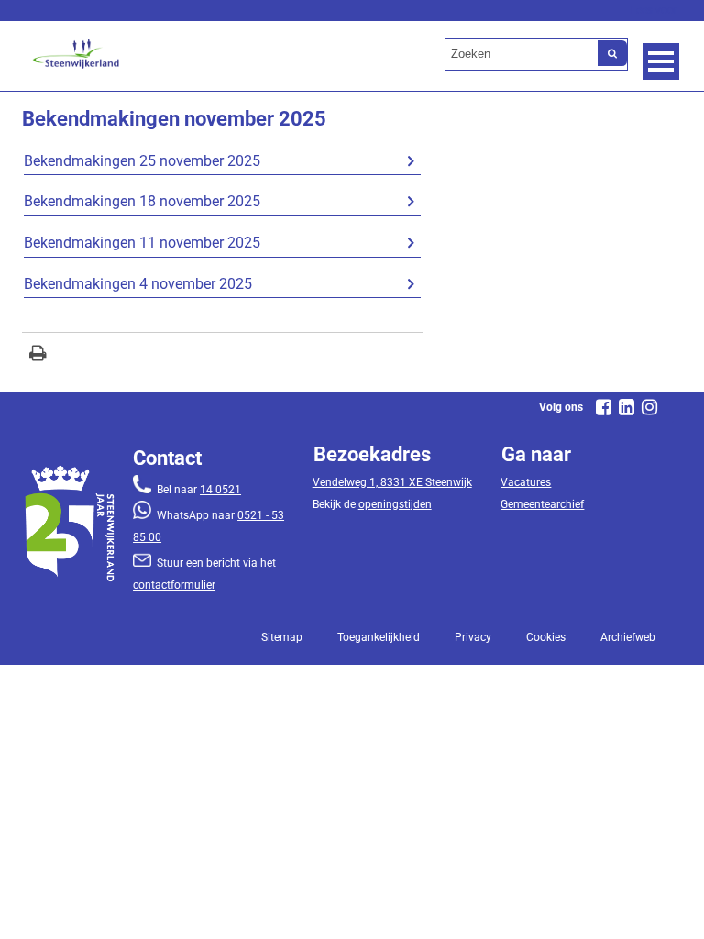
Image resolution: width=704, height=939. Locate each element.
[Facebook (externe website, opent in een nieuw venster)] (604, 407)
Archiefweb (627, 637)
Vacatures (525, 482)
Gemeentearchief (542, 504)
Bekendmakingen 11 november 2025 (142, 242)
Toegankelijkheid (378, 637)
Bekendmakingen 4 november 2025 (138, 284)
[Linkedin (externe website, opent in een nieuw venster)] (627, 407)
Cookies (546, 637)
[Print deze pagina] (38, 355)
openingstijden (395, 504)
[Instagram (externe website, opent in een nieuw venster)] (650, 407)
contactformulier (174, 585)
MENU (661, 61)
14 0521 (220, 489)
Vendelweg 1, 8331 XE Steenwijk (392, 482)
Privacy (473, 637)
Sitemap (281, 637)
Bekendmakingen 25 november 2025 (142, 161)
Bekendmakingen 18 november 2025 (142, 201)
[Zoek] (612, 53)
